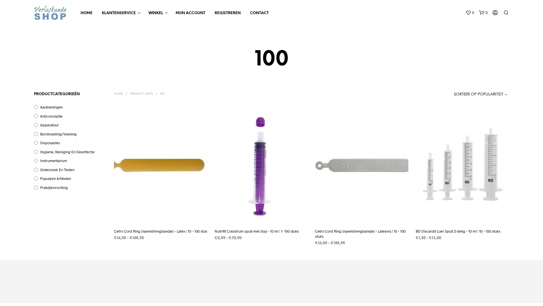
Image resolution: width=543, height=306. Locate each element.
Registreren (228, 13)
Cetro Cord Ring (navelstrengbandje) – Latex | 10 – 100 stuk (160, 231)
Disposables (50, 143)
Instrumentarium (53, 160)
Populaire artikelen (55, 178)
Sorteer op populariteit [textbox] (478, 94)
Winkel (155, 13)
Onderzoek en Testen (57, 169)
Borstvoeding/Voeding (58, 134)
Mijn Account (190, 13)
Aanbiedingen (51, 107)
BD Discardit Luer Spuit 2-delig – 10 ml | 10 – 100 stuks (458, 231)
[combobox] (473, 95)
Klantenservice (119, 13)
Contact (259, 13)
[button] (470, 13)
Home (86, 13)
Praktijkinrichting (54, 187)
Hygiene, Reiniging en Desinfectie (67, 152)
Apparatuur (49, 125)
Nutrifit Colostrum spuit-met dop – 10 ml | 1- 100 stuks (257, 231)
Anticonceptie (51, 116)
